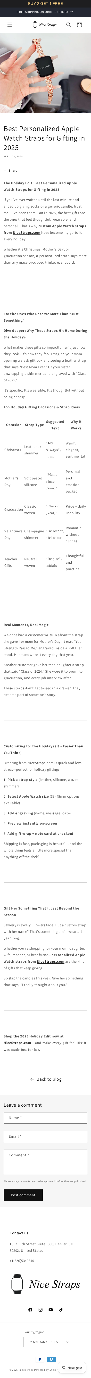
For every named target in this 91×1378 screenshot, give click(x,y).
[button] (9, 24)
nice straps (26, 1369)
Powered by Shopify (46, 1369)
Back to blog (49, 1079)
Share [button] (12, 170)
